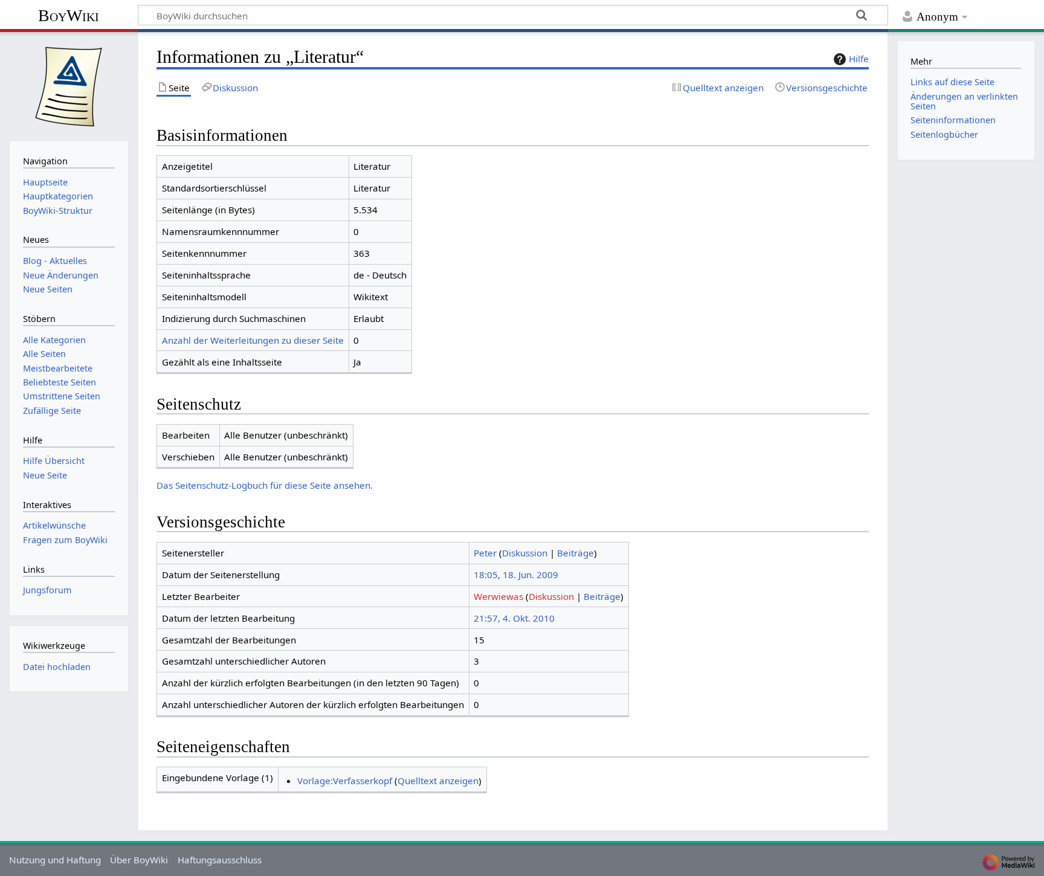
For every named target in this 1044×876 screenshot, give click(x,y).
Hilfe (859, 59)
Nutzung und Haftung (55, 860)
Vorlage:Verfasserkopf (344, 781)
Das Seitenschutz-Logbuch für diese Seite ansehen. (264, 485)
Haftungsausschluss (220, 860)
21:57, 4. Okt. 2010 (514, 618)
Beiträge (575, 553)
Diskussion (524, 553)
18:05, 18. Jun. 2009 (516, 574)
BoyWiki (68, 15)
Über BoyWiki (139, 860)
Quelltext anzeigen (438, 781)
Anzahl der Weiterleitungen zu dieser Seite (253, 340)
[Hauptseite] (69, 85)
